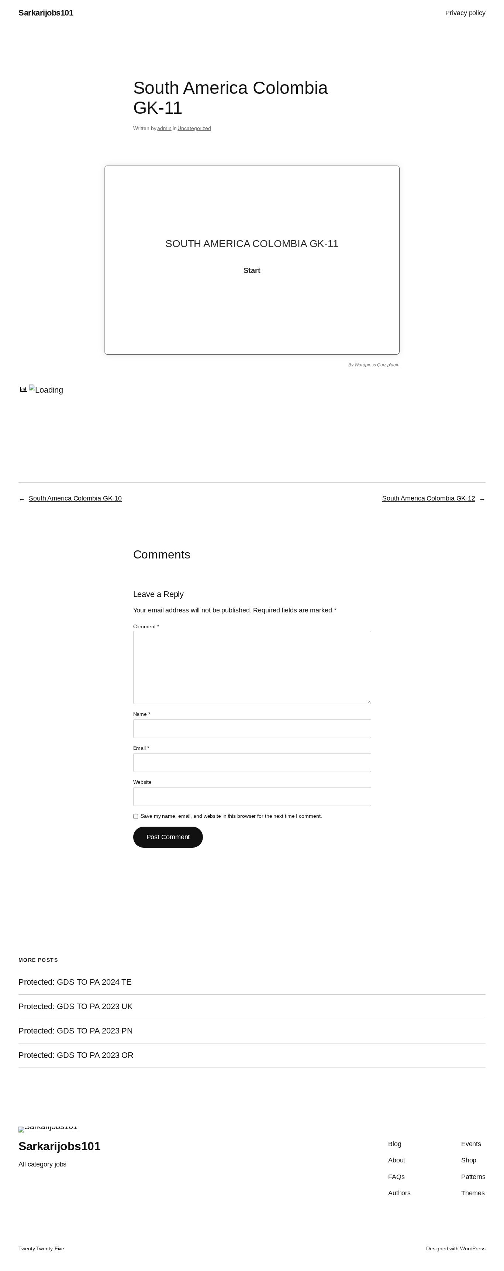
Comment (146, 626)
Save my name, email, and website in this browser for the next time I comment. (231, 816)
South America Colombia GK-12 (428, 498)
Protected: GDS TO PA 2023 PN (75, 1030)
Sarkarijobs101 (45, 12)
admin (164, 128)
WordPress (473, 1248)
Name (141, 714)
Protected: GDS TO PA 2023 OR (76, 1055)
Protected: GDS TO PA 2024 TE (75, 982)
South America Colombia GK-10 (75, 498)
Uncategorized (194, 128)
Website (142, 782)
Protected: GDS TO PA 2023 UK (75, 1006)
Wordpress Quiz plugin (377, 365)
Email (141, 748)
